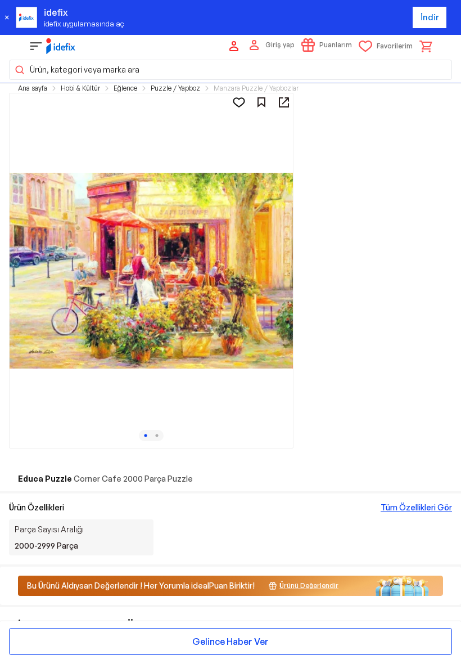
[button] (230, 70)
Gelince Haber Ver (230, 641)
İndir (430, 17)
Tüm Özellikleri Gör (416, 507)
